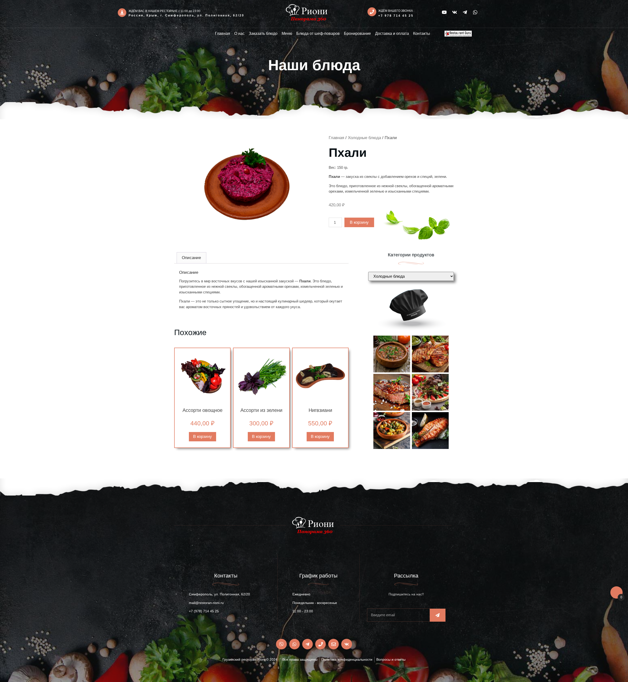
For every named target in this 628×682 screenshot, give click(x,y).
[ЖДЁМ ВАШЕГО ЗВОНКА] (371, 11)
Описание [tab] (191, 257)
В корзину (359, 222)
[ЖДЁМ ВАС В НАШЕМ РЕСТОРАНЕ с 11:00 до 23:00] (122, 12)
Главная (222, 33)
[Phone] (320, 644)
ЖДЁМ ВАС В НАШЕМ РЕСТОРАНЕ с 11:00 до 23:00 (164, 11)
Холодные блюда (364, 137)
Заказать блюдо (263, 33)
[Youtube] (444, 12)
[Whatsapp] (475, 12)
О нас (239, 33)
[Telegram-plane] (464, 12)
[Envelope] (333, 644)
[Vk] (454, 12)
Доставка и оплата (392, 33)
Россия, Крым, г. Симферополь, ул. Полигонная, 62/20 (186, 15)
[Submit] (437, 615)
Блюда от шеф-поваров (318, 33)
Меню (287, 33)
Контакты (421, 33)
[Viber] (281, 644)
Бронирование (357, 33)
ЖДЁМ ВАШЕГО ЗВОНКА (395, 11)
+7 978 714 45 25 (396, 15)
